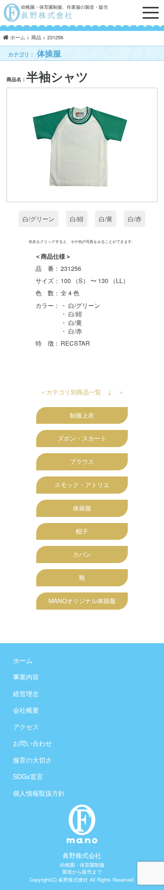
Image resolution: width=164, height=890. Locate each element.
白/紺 (77, 218)
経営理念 (26, 693)
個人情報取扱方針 (39, 793)
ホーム (22, 660)
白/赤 (134, 218)
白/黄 (106, 218)
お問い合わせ (32, 743)
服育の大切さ (32, 759)
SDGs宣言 (28, 776)
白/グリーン (39, 218)
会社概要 (26, 710)
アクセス (26, 726)
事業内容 (26, 676)
